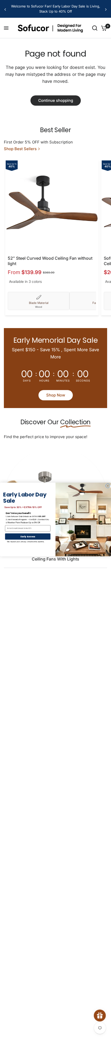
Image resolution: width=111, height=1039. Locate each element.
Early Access (27, 536)
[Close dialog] (108, 486)
